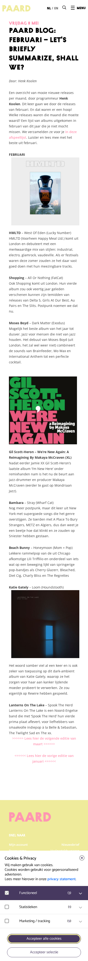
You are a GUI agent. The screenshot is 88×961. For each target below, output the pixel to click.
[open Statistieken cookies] (80, 907)
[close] (81, 857)
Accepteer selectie (44, 952)
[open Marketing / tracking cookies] (80, 921)
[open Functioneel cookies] (80, 893)
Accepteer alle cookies (44, 938)
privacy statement (61, 879)
